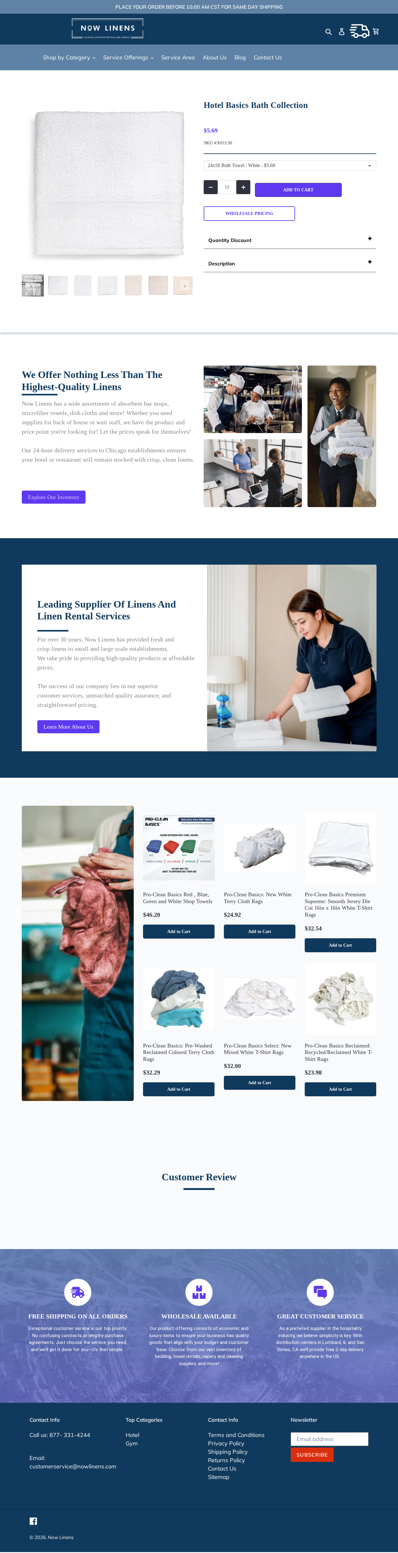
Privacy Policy (226, 1443)
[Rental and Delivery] (359, 31)
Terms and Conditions (236, 1435)
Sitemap (218, 1477)
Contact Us (222, 1468)
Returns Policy (226, 1460)
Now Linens (60, 1537)
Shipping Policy (228, 1451)
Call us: (39, 1435)
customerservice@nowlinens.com (73, 1466)
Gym (132, 1443)
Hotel (132, 1435)
